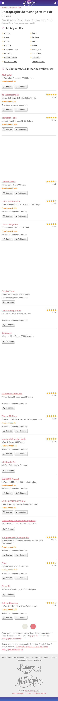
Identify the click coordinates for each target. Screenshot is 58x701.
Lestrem (35, 37)
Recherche (55, 3)
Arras (6, 37)
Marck (34, 45)
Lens (34, 33)
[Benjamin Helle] (29, 121)
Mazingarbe (36, 49)
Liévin (34, 41)
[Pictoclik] (29, 588)
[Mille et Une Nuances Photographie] (29, 522)
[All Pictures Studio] (29, 99)
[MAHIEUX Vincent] (29, 483)
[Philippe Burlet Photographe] (29, 543)
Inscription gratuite (39, 693)
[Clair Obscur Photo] (29, 206)
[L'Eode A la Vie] (29, 464)
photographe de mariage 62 (12, 650)
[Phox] (29, 568)
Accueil (3, 3)
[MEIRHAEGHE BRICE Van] (29, 504)
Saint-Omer (36, 53)
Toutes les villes (38, 62)
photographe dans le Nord (35, 636)
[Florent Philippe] (29, 421)
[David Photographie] (29, 315)
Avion (6, 41)
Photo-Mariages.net (32, 691)
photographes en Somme (11, 639)
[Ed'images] (29, 334)
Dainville (7, 53)
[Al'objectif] (29, 78)
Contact (28, 693)
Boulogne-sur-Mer (11, 49)
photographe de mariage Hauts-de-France (32, 647)
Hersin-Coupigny (10, 62)
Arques (7, 33)
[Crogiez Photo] (29, 294)
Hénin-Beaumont (10, 58)
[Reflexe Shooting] (29, 608)
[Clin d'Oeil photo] (29, 229)
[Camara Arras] (29, 185)
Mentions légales (18, 693)
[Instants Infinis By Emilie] (29, 444)
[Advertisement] (29, 369)
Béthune (7, 45)
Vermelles (36, 58)
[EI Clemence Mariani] (29, 398)
